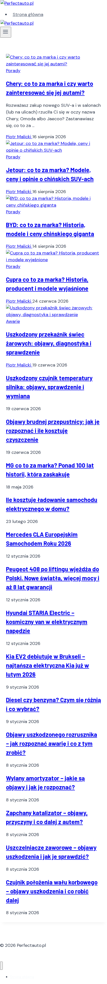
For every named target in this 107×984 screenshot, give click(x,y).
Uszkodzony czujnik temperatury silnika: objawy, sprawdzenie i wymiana (49, 386)
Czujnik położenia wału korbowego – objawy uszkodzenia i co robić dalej (52, 891)
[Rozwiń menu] (5, 32)
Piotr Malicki (19, 137)
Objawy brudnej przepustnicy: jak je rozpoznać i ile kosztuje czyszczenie (53, 430)
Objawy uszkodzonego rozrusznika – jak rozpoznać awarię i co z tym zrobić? (51, 743)
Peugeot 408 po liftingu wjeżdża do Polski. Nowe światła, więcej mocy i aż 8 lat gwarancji (52, 578)
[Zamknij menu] (1, 966)
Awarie (13, 321)
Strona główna (28, 14)
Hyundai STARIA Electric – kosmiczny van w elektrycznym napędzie (46, 621)
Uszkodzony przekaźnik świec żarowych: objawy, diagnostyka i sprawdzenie (48, 343)
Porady (13, 71)
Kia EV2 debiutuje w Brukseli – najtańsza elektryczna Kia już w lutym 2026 (47, 665)
